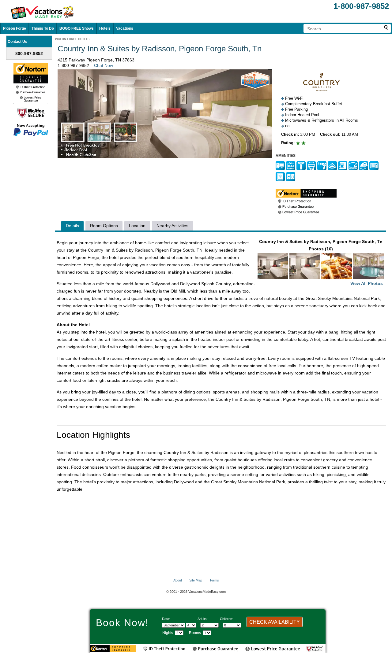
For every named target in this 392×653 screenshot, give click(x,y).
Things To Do (43, 28)
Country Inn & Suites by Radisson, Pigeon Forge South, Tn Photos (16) (321, 262)
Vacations (124, 28)
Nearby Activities (172, 225)
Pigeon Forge (14, 28)
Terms (214, 580)
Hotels (105, 28)
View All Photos (366, 283)
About (177, 580)
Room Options (104, 225)
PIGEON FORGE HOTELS (72, 39)
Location (137, 225)
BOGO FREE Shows (76, 28)
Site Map (195, 580)
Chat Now (103, 65)
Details (72, 225)
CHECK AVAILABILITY (274, 622)
